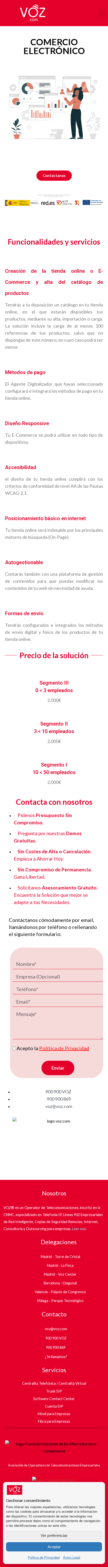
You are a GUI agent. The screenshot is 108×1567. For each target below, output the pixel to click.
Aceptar (54, 1547)
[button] (101, 13)
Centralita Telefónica (39, 1383)
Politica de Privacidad (44, 1557)
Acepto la (53, 1048)
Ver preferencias (54, 1535)
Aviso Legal (71, 1557)
